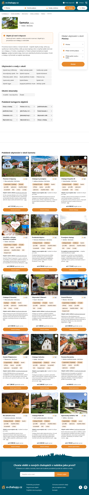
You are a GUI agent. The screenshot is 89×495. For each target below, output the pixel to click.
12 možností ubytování (21, 371)
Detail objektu (15, 270)
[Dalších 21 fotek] (44, 224)
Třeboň (6, 241)
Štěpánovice (7, 359)
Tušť (35, 418)
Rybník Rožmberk (42, 73)
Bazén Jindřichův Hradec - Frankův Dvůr (27, 77)
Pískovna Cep (41, 77)
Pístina (43, 13)
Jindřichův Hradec (71, 359)
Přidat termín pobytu (72, 51)
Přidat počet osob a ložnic (72, 57)
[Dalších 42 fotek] (15, 284)
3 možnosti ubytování (21, 256)
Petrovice (36, 239)
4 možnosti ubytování (21, 192)
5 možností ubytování (79, 314)
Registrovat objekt (32, 487)
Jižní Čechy (25, 13)
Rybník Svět (40, 80)
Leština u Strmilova (38, 181)
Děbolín (65, 359)
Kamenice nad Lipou (9, 418)
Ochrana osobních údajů (60, 485)
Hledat (71, 8)
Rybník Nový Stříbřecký (10, 70)
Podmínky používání (33, 485)
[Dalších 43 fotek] (15, 403)
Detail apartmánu (15, 388)
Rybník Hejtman (24, 73)
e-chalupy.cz (5, 13)
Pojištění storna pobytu (34, 490)
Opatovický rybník (8, 80)
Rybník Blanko (24, 80)
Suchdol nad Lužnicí (41, 418)
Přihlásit (81, 3)
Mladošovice (42, 239)
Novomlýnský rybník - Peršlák (10, 73)
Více (25, 200)
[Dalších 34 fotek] (73, 166)
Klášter (35, 359)
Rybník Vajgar (7, 83)
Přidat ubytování (69, 3)
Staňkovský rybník (42, 70)
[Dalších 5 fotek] (73, 224)
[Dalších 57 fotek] (73, 344)
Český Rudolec (66, 181)
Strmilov (65, 239)
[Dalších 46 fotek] (15, 166)
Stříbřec (65, 418)
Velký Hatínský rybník (26, 70)
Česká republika (15, 13)
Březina (65, 299)
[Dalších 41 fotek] (44, 166)
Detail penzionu (15, 210)
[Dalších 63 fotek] (44, 344)
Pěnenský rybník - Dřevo (10, 77)
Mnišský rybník (41, 83)
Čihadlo (22, 95)
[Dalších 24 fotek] (73, 403)
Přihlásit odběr (61, 474)
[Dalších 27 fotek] (15, 344)
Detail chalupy (44, 210)
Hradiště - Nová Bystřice (10, 95)
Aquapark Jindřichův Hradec (27, 83)
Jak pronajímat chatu (59, 487)
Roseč (35, 299)
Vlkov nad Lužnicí (8, 181)
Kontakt (54, 490)
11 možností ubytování (80, 371)
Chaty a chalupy (34, 13)
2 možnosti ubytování (50, 311)
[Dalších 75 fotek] (15, 224)
